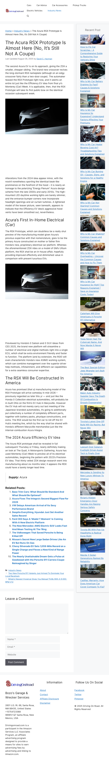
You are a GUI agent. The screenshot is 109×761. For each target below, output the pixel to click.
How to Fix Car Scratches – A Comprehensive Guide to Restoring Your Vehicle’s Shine (91, 53)
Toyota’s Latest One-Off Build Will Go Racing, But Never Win (92, 424)
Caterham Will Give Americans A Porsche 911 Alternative (91, 316)
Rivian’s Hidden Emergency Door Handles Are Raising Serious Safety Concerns (90, 504)
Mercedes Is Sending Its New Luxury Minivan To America (92, 475)
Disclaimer (45, 703)
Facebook (79, 690)
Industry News (54, 10)
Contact (44, 694)
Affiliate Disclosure (49, 698)
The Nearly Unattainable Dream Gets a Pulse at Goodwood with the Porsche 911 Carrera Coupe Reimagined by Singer (38, 560)
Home (8, 31)
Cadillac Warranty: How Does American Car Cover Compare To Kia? (92, 583)
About (43, 690)
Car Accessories (60, 5)
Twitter (77, 694)
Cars (29, 5)
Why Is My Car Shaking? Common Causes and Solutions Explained (92, 237)
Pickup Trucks (79, 5)
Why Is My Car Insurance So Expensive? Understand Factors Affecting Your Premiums (92, 116)
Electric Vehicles (34, 10)
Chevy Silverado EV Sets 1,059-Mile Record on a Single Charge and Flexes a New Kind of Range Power (38, 549)
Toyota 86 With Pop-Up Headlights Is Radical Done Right (92, 532)
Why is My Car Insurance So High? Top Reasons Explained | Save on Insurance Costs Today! (92, 288)
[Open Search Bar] (28, 16)
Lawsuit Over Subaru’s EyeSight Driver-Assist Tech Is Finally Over (91, 450)
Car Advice (42, 5)
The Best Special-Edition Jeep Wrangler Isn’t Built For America (92, 370)
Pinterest (78, 698)
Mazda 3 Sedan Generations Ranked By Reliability (92, 558)
